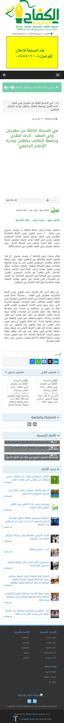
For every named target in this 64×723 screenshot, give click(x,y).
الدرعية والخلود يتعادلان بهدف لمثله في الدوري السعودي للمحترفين (29, 492)
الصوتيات (25, 647)
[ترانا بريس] (16, 719)
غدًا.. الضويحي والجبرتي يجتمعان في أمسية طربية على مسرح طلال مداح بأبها (27, 612)
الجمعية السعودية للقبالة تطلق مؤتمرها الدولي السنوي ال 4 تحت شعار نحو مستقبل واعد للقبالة (27, 521)
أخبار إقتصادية (50, 652)
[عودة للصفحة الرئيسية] (32, 16)
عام (57, 103)
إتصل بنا (52, 682)
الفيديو (26, 642)
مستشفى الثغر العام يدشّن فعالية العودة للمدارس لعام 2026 (28, 564)
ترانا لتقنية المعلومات (30, 719)
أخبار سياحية (50, 658)
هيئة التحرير (51, 672)
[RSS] (29, 424)
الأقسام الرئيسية (48, 632)
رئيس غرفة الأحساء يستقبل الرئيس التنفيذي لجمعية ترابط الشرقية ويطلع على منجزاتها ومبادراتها (27, 596)
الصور (26, 652)
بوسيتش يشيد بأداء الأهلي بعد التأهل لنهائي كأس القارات (30, 506)
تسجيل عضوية (50, 677)
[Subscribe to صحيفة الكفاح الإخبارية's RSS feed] (34, 424)
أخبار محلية (51, 637)
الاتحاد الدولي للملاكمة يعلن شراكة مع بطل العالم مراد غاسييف (27, 537)
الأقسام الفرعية (22, 632)
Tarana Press (32, 714)
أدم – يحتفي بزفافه (39, 549)
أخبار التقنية (51, 647)
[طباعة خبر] (48, 200)
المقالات (25, 637)
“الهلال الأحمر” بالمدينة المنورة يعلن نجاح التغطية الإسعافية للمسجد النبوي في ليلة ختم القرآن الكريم (32, 455)
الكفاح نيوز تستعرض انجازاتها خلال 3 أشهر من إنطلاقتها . (35, 447)
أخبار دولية (51, 642)
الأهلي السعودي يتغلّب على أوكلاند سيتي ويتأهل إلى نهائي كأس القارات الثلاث (27, 478)
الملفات (25, 658)
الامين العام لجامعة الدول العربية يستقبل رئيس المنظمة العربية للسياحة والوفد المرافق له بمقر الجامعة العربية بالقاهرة (28, 579)
